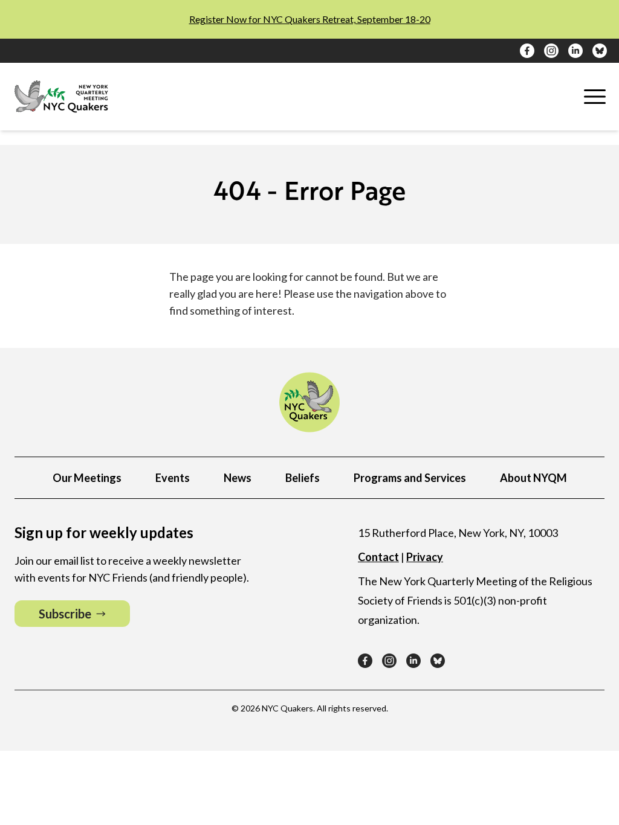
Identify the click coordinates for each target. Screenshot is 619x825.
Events (172, 477)
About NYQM (533, 477)
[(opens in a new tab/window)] (527, 50)
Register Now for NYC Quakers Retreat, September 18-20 (309, 19)
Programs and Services (410, 477)
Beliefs (302, 477)
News (237, 477)
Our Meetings (87, 477)
